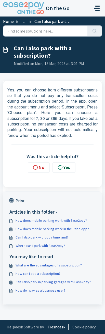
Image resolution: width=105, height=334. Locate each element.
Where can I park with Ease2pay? (40, 245)
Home (8, 21)
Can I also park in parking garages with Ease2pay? (53, 282)
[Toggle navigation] (97, 8)
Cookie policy (84, 326)
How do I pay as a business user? (40, 290)
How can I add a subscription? (38, 273)
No (41, 167)
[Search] (94, 31)
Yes (66, 167)
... (24, 21)
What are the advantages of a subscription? (49, 265)
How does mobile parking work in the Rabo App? (52, 229)
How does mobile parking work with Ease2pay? (51, 220)
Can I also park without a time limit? (42, 237)
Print (20, 200)
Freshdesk (56, 326)
